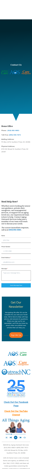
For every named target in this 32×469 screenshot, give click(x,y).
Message (4, 268)
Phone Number (5, 246)
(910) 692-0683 (13, 130)
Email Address (5, 257)
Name (3, 235)
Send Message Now (16, 285)
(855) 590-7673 (15, 135)
